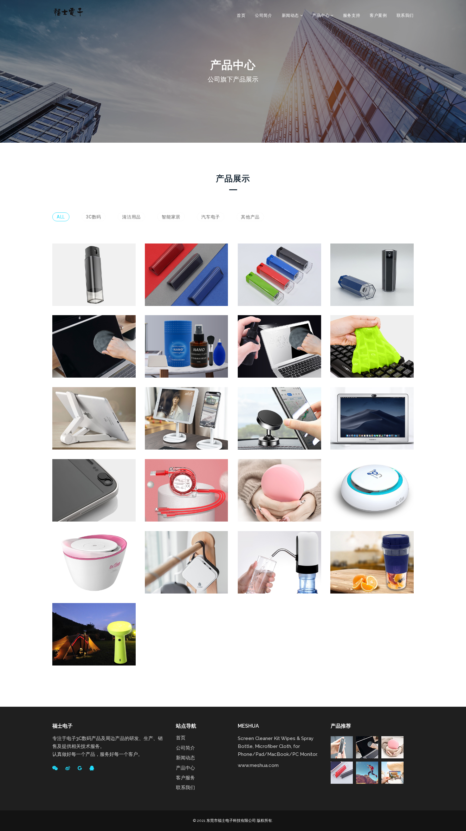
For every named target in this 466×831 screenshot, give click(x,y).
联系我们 (405, 15)
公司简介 (263, 15)
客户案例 (378, 15)
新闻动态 (291, 15)
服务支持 (351, 15)
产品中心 (321, 15)
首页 (241, 15)
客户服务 (185, 778)
